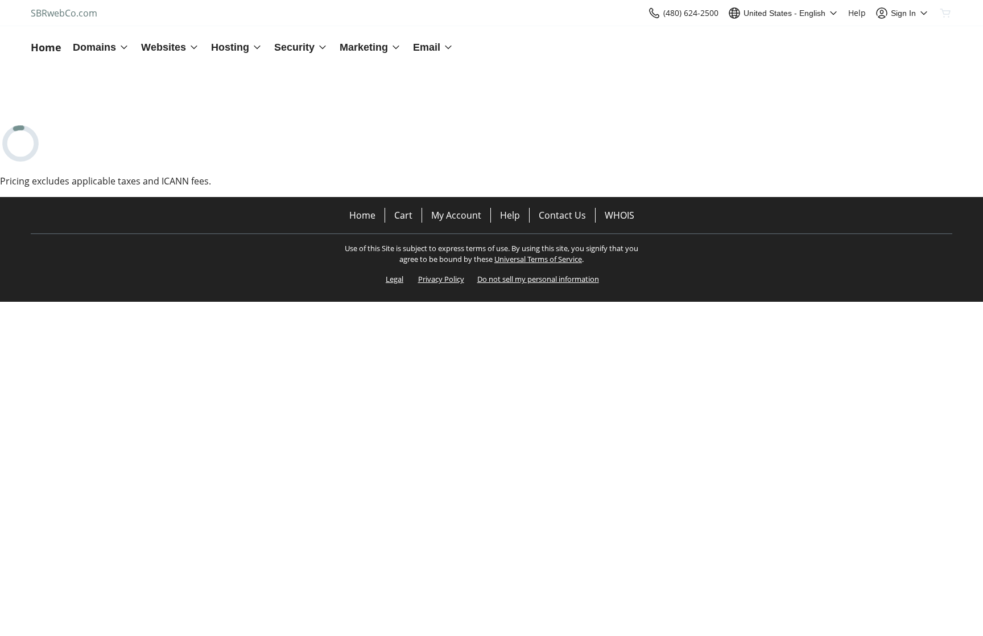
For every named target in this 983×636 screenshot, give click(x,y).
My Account (456, 215)
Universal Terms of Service (538, 259)
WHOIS (619, 215)
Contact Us (562, 215)
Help (510, 215)
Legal (394, 279)
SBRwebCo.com (64, 13)
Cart (403, 215)
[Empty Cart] (946, 13)
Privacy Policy (441, 279)
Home (362, 215)
